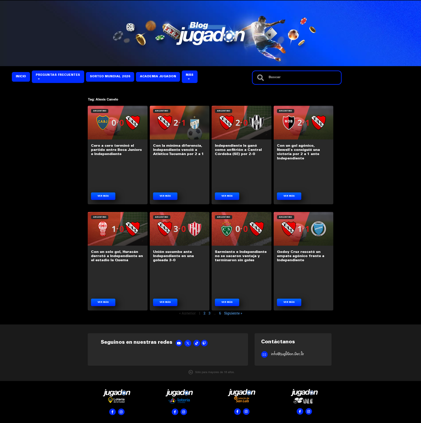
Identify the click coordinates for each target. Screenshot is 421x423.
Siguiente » (233, 313)
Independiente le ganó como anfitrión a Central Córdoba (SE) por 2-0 (238, 150)
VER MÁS (103, 196)
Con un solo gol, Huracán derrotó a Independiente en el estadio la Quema (117, 256)
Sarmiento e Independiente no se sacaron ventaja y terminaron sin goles (241, 256)
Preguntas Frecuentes (58, 75)
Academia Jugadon (158, 76)
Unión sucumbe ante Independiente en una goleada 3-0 (173, 256)
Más (190, 75)
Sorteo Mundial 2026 (110, 76)
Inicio (21, 76)
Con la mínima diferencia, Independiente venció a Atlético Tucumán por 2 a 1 (178, 150)
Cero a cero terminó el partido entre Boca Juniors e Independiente (116, 150)
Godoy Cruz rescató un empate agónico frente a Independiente (300, 256)
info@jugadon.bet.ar (287, 354)
